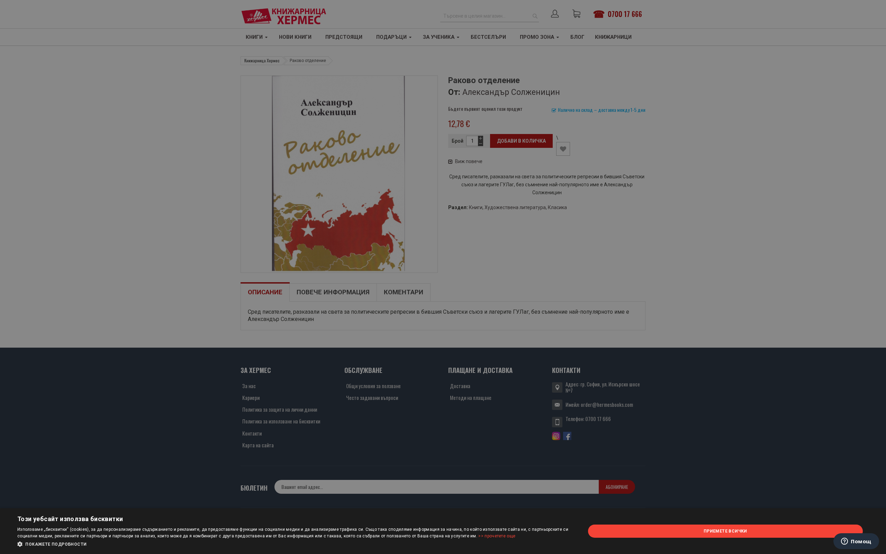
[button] (293, 544)
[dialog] (443, 531)
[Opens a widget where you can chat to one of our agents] (856, 542)
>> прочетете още (496, 536)
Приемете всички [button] (725, 531)
